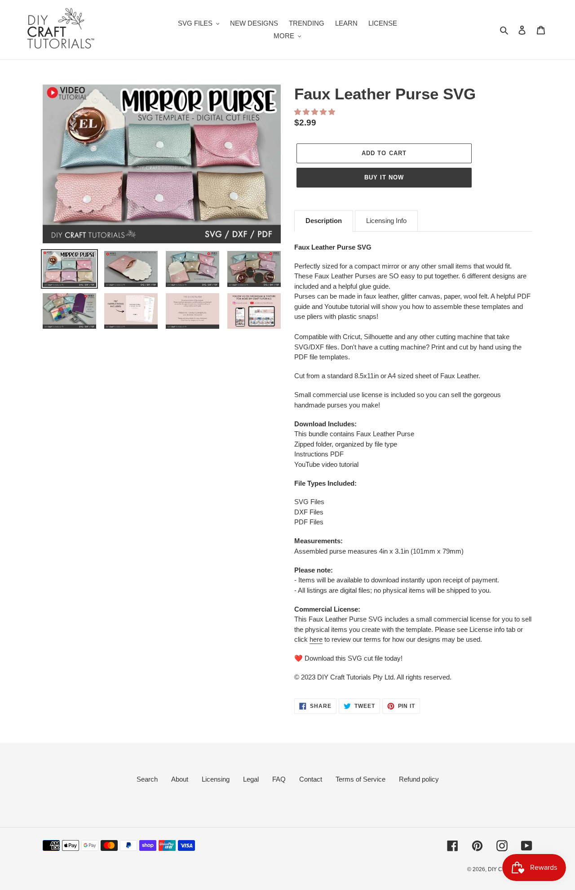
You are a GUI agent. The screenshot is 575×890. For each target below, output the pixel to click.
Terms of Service (360, 779)
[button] (315, 112)
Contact (310, 779)
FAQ (279, 779)
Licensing (216, 779)
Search (147, 779)
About (179, 779)
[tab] (323, 221)
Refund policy (419, 779)
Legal (251, 779)
